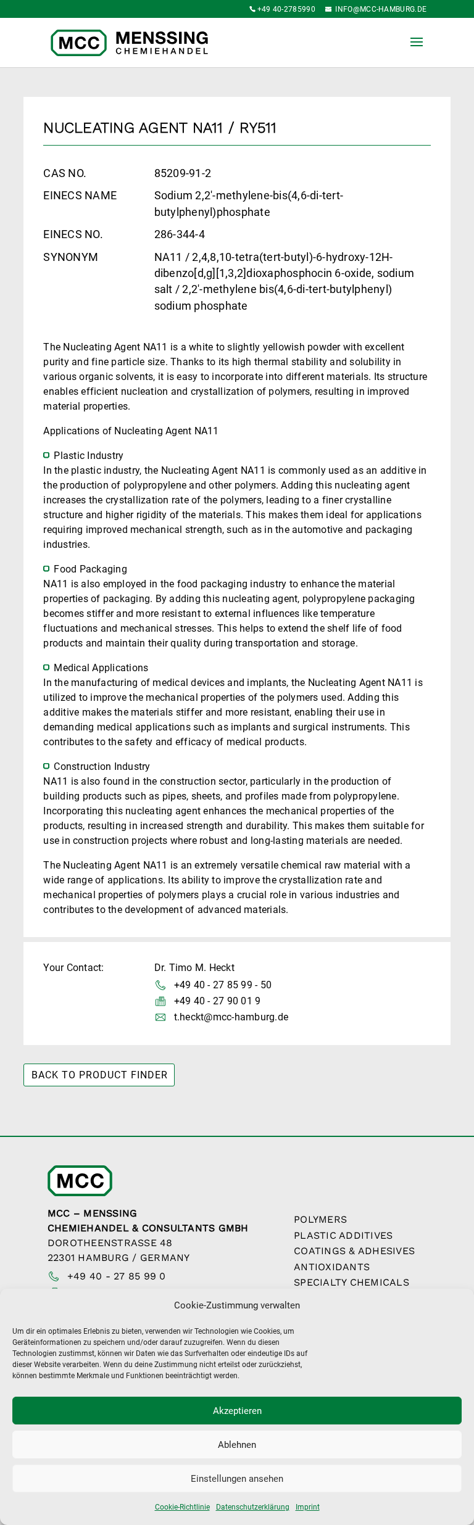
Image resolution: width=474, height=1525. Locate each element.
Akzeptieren (237, 1410)
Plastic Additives (343, 1235)
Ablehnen (237, 1444)
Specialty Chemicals (351, 1282)
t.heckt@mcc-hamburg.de (231, 1017)
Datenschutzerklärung (252, 1507)
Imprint (308, 1507)
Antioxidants (332, 1267)
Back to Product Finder (99, 1075)
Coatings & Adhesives (354, 1251)
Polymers (320, 1219)
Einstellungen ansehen (237, 1478)
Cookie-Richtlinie (182, 1507)
